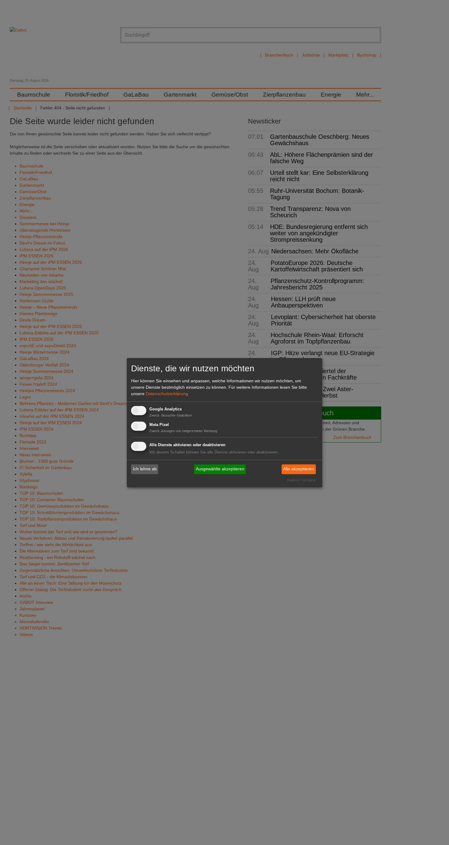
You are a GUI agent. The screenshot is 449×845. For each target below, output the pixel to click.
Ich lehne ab (145, 469)
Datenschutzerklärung (167, 393)
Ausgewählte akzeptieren (220, 469)
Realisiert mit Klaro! (301, 480)
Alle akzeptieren (298, 469)
